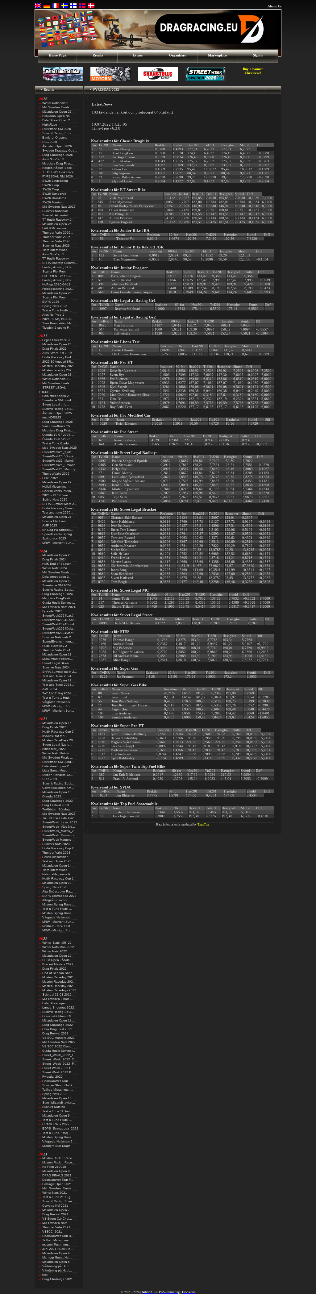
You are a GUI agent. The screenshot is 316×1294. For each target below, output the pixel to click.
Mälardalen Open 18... (58, 654)
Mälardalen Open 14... (58, 865)
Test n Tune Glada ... (57, 443)
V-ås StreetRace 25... (57, 426)
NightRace (49, 124)
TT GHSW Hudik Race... (59, 172)
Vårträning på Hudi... (57, 1266)
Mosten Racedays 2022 (59, 990)
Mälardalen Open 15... (58, 792)
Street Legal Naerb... (57, 744)
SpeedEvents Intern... (58, 491)
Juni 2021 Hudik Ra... (57, 1248)
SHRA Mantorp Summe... (60, 262)
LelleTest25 (50, 478)
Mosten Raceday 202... (59, 366)
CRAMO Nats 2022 (55, 1124)
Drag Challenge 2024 (57, 594)
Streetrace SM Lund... (58, 400)
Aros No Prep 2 (53, 254)
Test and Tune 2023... (58, 861)
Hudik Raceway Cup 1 (58, 878)
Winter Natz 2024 (54, 568)
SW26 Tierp (50, 185)
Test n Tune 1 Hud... (57, 697)
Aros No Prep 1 (53, 314)
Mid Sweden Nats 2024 (59, 607)
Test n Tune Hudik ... (57, 310)
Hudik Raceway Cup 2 (58, 848)
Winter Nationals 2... (56, 103)
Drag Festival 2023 (55, 805)
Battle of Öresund (55, 137)
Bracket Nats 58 (53, 1107)
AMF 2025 (49, 525)
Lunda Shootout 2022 (58, 1007)
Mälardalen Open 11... (58, 1020)
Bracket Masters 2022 (57, 964)
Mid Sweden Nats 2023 (59, 813)
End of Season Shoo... (58, 973)
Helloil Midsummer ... (56, 228)
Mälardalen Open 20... (58, 555)
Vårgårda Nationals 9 (57, 1141)
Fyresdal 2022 (52, 1076)
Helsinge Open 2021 (57, 1184)
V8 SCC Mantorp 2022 (58, 1037)
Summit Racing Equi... (58, 133)
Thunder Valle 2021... (57, 1227)
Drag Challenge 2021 (57, 1279)
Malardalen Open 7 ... (57, 1210)
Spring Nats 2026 (54, 306)
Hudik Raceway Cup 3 (58, 731)
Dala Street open (54, 1003)
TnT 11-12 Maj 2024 (56, 693)
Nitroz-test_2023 (54, 749)
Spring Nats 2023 (54, 887)
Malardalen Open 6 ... (57, 1253)
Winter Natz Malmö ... (57, 753)
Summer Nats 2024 (56, 667)
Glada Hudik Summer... (58, 602)
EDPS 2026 (50, 301)
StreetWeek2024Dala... (59, 628)
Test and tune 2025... (57, 512)
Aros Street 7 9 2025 (57, 353)
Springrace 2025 (54, 538)
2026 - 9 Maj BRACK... (58, 319)
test (45, 1274)
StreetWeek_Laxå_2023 (59, 822)
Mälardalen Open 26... (58, 224)
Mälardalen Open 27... (58, 111)
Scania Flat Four (54, 271)
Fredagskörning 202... (58, 288)
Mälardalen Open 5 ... (57, 1261)
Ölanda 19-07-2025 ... (58, 434)
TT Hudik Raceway (55, 258)
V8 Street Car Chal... (57, 1218)
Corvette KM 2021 (55, 1205)
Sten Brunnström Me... (58, 323)
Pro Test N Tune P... (56, 275)
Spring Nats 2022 (54, 1094)
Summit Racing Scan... (58, 1201)
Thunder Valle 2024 (56, 650)
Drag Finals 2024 (54, 559)
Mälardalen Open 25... (58, 293)
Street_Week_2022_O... (59, 1059)
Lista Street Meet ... (56, 770)
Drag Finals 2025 (54, 348)
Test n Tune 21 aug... (57, 1197)
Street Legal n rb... (55, 404)
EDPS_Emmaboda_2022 (60, 1128)
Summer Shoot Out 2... (58, 1085)
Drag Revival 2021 (55, 1214)
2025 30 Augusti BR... (58, 361)
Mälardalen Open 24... (58, 344)
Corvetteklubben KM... (58, 787)
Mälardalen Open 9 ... (57, 1115)
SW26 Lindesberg (55, 180)
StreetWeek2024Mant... (59, 633)
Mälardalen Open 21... (58, 516)
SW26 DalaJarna (54, 198)
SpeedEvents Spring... (58, 534)
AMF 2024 (49, 689)
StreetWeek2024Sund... (59, 624)
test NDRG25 (51, 417)
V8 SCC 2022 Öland (57, 1046)
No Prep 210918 (54, 1166)
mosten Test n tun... (56, 1244)
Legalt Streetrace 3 (56, 340)
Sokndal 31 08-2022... (58, 994)
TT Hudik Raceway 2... (58, 219)
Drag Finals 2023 (54, 727)
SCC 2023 (49, 779)
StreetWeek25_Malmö (58, 460)
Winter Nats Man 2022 (58, 947)
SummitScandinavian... (58, 1102)
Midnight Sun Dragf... (57, 1145)
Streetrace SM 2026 (56, 129)
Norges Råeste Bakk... (58, 167)
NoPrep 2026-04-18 (56, 284)
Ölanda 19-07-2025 (56, 439)
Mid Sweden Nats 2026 (59, 206)
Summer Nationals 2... (58, 637)
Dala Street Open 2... (57, 120)
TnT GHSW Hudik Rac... (59, 818)
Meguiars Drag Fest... (57, 163)
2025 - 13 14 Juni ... (56, 495)
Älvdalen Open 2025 (57, 413)
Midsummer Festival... (57, 658)
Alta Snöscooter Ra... (57, 891)
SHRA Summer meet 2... (59, 671)
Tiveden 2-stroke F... (56, 327)
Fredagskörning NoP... (58, 267)
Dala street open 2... (57, 395)
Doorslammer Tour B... (58, 1236)
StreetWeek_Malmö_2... (59, 831)
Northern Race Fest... (57, 926)
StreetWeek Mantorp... (58, 839)
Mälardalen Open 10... (58, 1098)
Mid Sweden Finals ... (57, 107)
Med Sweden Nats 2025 (59, 447)
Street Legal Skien (55, 663)
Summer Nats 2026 (56, 245)
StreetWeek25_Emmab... (60, 465)
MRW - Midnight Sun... (58, 542)
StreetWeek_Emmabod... (60, 835)
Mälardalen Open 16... (58, 723)
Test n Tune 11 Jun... (57, 1111)
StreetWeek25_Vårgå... (59, 456)
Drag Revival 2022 (55, 1033)
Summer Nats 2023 (56, 844)
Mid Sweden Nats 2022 (59, 1042)
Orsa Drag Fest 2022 (57, 1029)
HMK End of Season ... (58, 563)
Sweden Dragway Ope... (59, 150)
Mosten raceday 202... (58, 370)
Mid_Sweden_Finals (56, 1188)
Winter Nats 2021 (54, 1192)
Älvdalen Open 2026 (57, 146)
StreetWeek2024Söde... (59, 620)
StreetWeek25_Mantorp (59, 469)
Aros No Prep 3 (53, 159)
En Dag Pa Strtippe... (57, 529)
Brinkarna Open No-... (57, 116)
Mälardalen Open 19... (58, 581)
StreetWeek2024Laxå (57, 615)
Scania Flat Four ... (55, 297)
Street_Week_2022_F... (59, 1063)
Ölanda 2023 (51, 796)
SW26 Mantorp (53, 202)
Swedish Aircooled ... (57, 215)
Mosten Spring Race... (58, 904)
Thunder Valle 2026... (57, 232)
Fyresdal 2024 (52, 611)
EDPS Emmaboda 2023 (59, 895)
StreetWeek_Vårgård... (58, 826)
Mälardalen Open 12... (58, 955)
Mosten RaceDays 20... (59, 740)
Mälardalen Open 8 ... (57, 1171)
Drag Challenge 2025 (57, 421)
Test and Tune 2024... (58, 676)
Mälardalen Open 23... (58, 374)
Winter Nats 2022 (54, 951)
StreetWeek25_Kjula (57, 452)
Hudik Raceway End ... (58, 357)
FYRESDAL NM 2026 (57, 176)
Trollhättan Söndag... (57, 809)
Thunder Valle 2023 (56, 852)
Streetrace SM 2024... (58, 585)
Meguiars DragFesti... (57, 598)
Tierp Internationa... (56, 250)
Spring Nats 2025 (54, 499)
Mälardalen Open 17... (58, 680)
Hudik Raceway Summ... (59, 508)
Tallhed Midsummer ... (57, 1089)
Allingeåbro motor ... (56, 900)
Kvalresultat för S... (55, 736)
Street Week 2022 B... (58, 1072)
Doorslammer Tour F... (57, 1179)
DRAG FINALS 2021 (57, 1175)
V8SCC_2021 (52, 1231)
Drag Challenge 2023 (57, 800)
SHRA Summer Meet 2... (59, 504)
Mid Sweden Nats (54, 1223)
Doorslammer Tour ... (57, 1081)
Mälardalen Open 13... (58, 882)
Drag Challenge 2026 (57, 154)
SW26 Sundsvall (54, 193)
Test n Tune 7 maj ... (57, 1132)
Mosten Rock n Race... (58, 1158)
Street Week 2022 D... (58, 1068)
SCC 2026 (49, 142)
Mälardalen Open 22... (58, 482)
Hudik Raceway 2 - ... (57, 645)
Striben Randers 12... (57, 774)
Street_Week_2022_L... (59, 1055)
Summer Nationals (55, 211)
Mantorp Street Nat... (57, 1257)
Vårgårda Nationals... (57, 702)
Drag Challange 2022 (57, 1024)
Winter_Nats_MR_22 (57, 942)
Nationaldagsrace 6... (57, 874)
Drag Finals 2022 (54, 968)
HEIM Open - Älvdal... (57, 960)
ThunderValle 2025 (55, 473)
